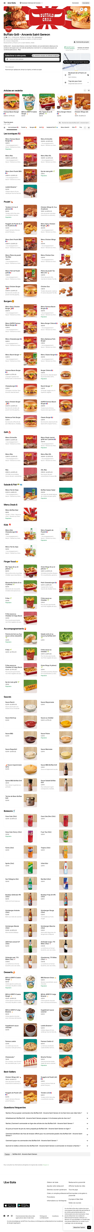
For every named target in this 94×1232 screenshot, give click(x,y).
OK (89, 1227)
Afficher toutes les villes (77, 1186)
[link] (81, 9)
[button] (81, 42)
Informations (38, 37)
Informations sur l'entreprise (56, 1201)
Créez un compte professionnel (58, 1193)
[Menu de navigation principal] (4, 3)
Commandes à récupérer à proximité (78, 1194)
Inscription (85, 3)
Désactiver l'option (79, 1227)
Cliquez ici (46, 1165)
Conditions (55, 1216)
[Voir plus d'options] (85, 9)
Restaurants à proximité (77, 1182)
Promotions (51, 1197)
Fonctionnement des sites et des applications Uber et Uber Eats (25, 1217)
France (7, 1154)
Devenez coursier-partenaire (57, 1190)
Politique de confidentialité (44, 1217)
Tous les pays (73, 1190)
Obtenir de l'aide (52, 1182)
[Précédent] (85, 90)
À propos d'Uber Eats (76, 1199)
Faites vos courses (75, 1203)
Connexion (75, 3)
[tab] (13, 127)
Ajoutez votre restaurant (55, 1186)
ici (81, 1223)
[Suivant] (88, 90)
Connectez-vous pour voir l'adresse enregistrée (46, 55)
